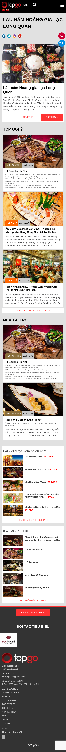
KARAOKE (7, 696)
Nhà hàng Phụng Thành (37, 587)
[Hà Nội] (11, 4)
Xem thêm (28, 117)
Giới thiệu (6, 723)
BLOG (5, 719)
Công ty (5, 728)
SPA (4, 715)
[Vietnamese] (4, 10)
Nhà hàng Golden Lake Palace (23, 419)
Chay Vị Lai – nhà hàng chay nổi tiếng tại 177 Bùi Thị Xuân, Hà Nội (42, 538)
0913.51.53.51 (11, 669)
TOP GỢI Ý (11, 223)
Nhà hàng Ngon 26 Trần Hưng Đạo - (43, 508)
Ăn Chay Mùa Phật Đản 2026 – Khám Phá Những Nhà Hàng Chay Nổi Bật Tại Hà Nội (30, 231)
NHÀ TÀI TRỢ (9, 712)
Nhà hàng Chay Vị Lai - (41, 469)
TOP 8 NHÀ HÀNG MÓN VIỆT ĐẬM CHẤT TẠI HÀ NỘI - (42, 495)
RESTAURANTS (13, 165)
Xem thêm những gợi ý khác (33, 310)
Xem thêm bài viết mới (32, 600)
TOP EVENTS (8, 704)
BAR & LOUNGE (10, 689)
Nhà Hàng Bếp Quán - (41, 482)
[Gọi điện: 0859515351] (61, 43)
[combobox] (26, 5)
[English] (8, 10)
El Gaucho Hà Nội (16, 171)
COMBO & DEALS (10, 692)
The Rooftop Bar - (39, 456)
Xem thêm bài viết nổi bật (32, 520)
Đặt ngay (52, 117)
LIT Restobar (31, 562)
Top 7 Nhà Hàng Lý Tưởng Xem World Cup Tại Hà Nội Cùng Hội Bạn (31, 288)
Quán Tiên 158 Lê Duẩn (37, 575)
